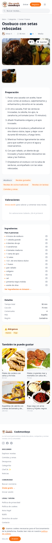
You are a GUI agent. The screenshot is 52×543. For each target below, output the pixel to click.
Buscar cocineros (9, 484)
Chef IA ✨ (6, 469)
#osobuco (8, 180)
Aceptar (15, 539)
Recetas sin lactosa (40, 185)
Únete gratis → (8, 488)
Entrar (25, 4)
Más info (5, 539)
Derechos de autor (10, 518)
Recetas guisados (23, 180)
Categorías (12, 19)
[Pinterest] (11, 443)
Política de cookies (9, 506)
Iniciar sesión (7, 492)
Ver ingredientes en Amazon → (18, 289)
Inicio (4, 19)
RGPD (4, 514)
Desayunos (6, 461)
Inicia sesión (10, 205)
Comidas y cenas (11, 189)
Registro (35, 4)
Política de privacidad (11, 502)
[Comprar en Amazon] (46, 236)
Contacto (5, 522)
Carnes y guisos (24, 19)
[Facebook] (7, 443)
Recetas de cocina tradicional (16, 185)
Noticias (5, 473)
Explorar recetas (9, 453)
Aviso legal (6, 510)
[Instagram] (3, 443)
